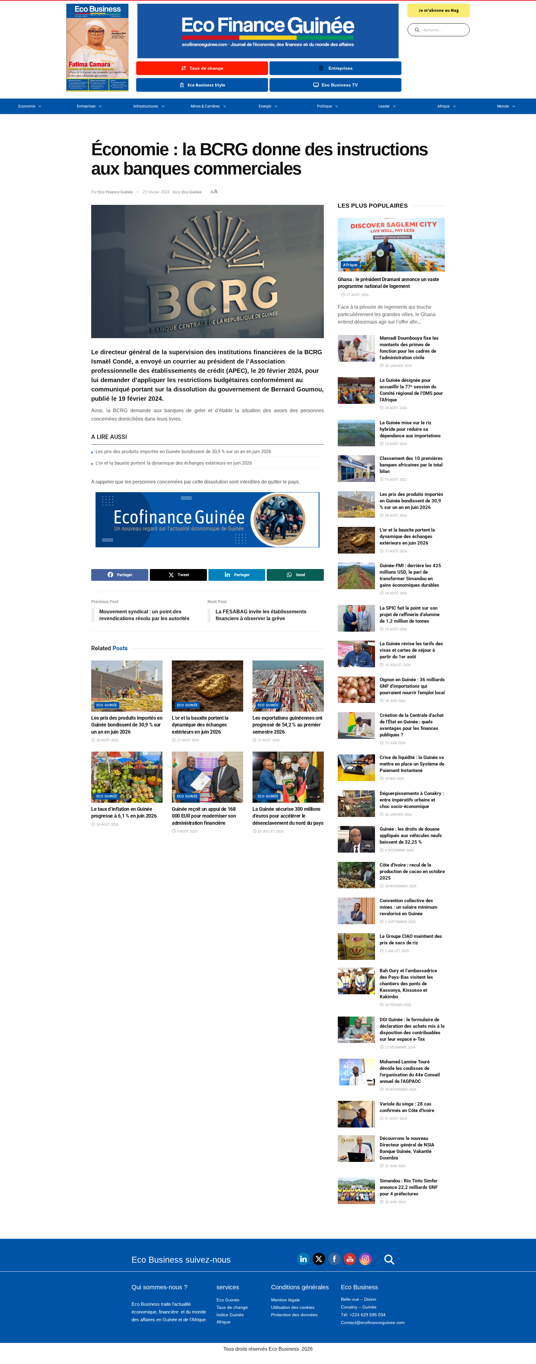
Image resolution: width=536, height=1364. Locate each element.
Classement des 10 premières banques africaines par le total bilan (411, 465)
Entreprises (86, 106)
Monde (503, 106)
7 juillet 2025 (396, 951)
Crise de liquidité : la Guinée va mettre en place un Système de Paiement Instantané (412, 764)
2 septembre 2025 (400, 922)
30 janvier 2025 (398, 366)
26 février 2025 (397, 1005)
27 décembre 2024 (399, 1047)
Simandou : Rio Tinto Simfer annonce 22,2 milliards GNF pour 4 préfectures (409, 1187)
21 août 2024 (395, 1119)
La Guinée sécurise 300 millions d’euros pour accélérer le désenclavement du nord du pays (287, 816)
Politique (324, 106)
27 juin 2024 (394, 1166)
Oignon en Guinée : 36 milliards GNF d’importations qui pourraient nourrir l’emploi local (412, 686)
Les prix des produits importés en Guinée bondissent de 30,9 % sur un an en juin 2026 (183, 451)
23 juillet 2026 (270, 831)
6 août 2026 (186, 831)
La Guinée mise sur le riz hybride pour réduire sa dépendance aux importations (410, 429)
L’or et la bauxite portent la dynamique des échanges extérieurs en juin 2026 (174, 463)
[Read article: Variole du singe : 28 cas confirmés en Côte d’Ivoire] (356, 1114)
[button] (377, 1260)
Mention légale (285, 1299)
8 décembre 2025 (398, 850)
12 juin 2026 (394, 743)
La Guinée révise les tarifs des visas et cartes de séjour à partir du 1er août (411, 650)
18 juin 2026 (394, 701)
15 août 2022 (395, 480)
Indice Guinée (230, 1314)
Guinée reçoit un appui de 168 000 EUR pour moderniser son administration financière (204, 816)
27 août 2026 (187, 740)
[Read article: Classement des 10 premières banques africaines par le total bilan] (356, 468)
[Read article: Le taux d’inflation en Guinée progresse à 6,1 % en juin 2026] (127, 777)
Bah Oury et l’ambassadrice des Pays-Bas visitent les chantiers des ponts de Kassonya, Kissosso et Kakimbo (408, 984)
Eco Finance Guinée (115, 192)
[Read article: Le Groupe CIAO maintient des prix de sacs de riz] (356, 946)
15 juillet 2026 (397, 665)
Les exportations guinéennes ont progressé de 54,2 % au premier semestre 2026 (287, 725)
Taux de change (232, 1307)
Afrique (443, 106)
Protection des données (294, 1314)
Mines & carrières (205, 106)
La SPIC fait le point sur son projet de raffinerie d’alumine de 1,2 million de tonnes (410, 614)
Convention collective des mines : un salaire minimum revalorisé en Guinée (408, 907)
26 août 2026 (107, 825)
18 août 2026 (395, 444)
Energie (265, 106)
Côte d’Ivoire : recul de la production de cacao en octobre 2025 (412, 871)
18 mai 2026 (394, 779)
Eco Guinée (192, 192)
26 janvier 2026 (398, 815)
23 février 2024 (156, 192)
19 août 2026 (395, 629)
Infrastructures (145, 106)
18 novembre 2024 (400, 1090)
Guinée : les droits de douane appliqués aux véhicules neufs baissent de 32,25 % (411, 835)
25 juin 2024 (394, 1202)
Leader (384, 106)
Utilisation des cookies (293, 1307)
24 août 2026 (395, 593)
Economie (26, 106)
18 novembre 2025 (400, 886)
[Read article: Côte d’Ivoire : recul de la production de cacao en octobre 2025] (356, 875)
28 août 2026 (107, 740)
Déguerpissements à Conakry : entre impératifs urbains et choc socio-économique (412, 800)
